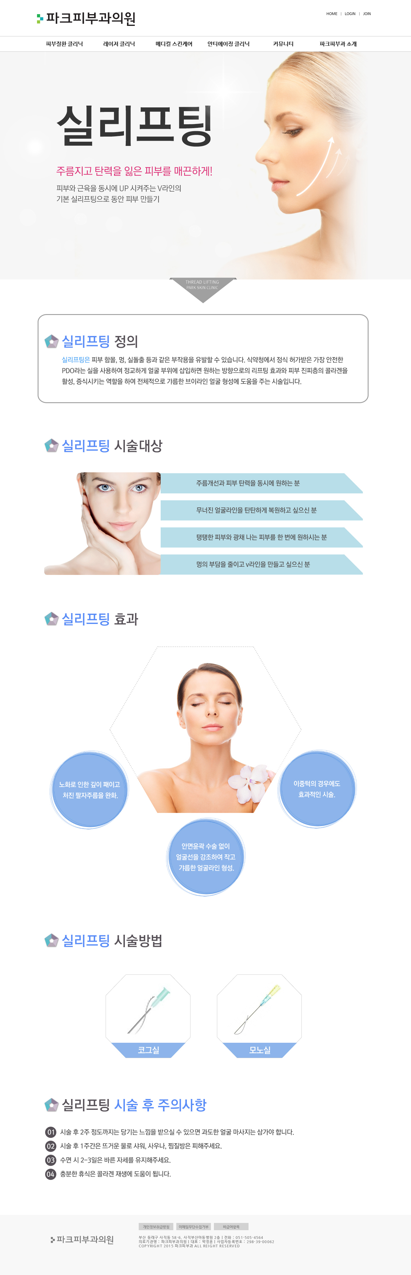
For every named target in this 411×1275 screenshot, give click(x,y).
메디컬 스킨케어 (174, 44)
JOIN (367, 14)
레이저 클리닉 (119, 44)
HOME (331, 14)
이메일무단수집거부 (194, 1227)
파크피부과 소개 (338, 44)
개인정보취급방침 (156, 1227)
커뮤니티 (283, 44)
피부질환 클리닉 (64, 44)
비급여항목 (231, 1227)
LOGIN (350, 14)
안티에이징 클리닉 (229, 44)
